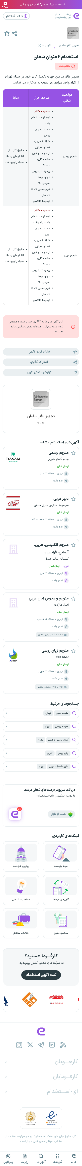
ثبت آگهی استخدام (41, 975)
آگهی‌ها (41, 1162)
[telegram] (41, 1044)
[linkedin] (52, 1044)
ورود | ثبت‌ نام (14, 16)
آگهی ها (44, 45)
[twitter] (30, 1044)
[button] (14, 33)
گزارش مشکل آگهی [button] (39, 372)
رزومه (24, 1162)
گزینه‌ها (57, 1162)
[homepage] (41, 1031)
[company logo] (41, 401)
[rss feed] (63, 1044)
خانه (74, 1162)
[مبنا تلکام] (38, 999)
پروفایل (8, 1162)
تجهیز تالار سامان (69, 45)
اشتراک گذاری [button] (39, 362)
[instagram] (19, 1044)
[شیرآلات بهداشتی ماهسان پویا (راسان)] (65, 999)
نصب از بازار (59, 814)
